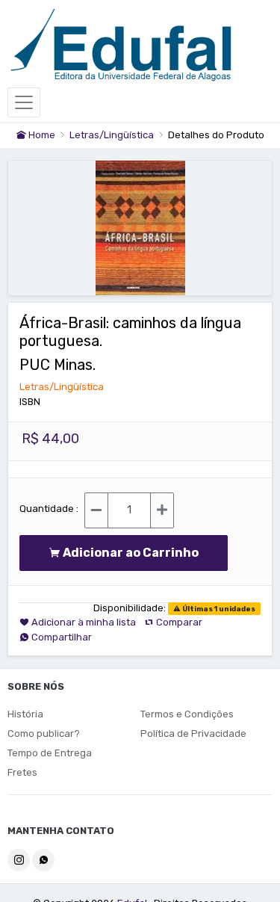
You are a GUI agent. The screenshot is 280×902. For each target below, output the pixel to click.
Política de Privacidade (193, 733)
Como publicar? (43, 733)
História (25, 714)
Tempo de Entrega (49, 753)
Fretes (22, 772)
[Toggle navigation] (23, 102)
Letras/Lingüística (112, 134)
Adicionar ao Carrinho (134, 553)
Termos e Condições (187, 714)
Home (40, 134)
